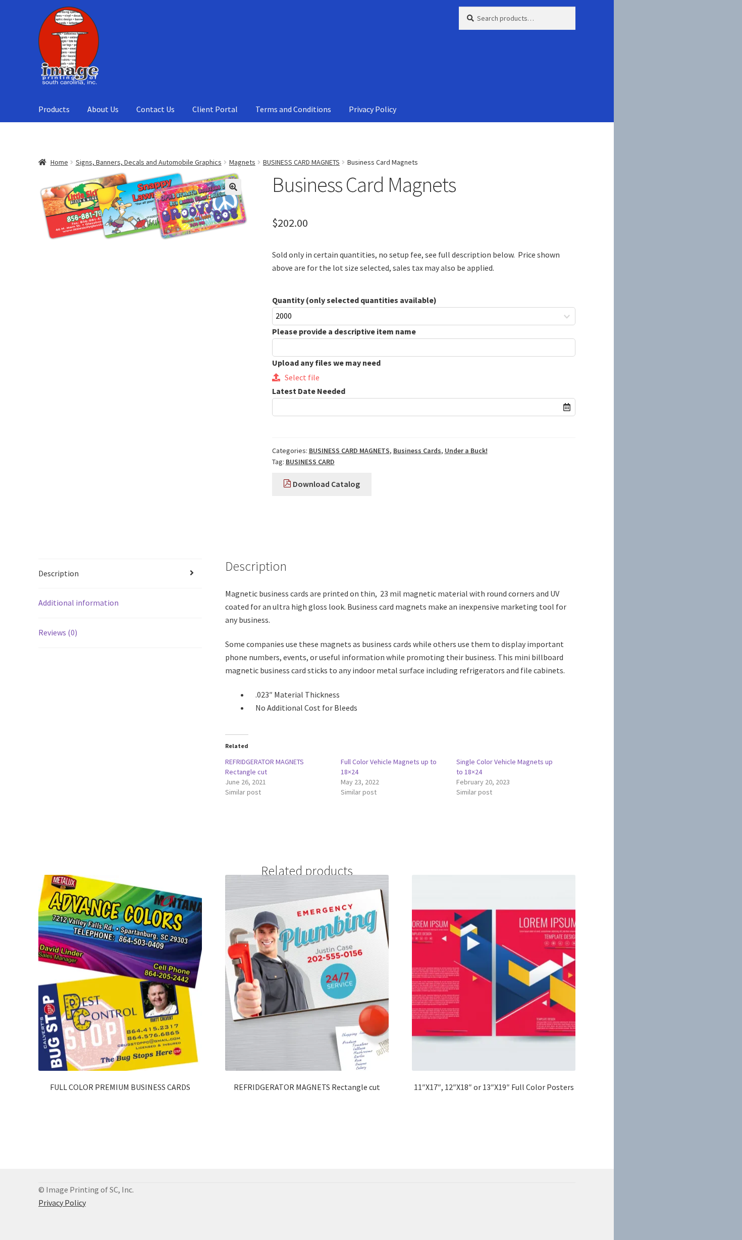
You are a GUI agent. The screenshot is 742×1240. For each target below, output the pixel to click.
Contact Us (155, 109)
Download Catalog (325, 484)
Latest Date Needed (308, 391)
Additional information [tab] (78, 603)
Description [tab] (58, 573)
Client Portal (215, 109)
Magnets (242, 162)
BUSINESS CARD (310, 461)
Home (59, 162)
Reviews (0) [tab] (57, 632)
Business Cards (417, 450)
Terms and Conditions (293, 109)
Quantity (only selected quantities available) (354, 300)
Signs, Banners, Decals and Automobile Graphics (149, 162)
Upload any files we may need (326, 363)
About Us (103, 109)
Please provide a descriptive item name (344, 331)
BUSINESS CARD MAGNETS (301, 162)
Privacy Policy (372, 109)
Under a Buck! (466, 450)
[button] (233, 187)
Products (54, 109)
